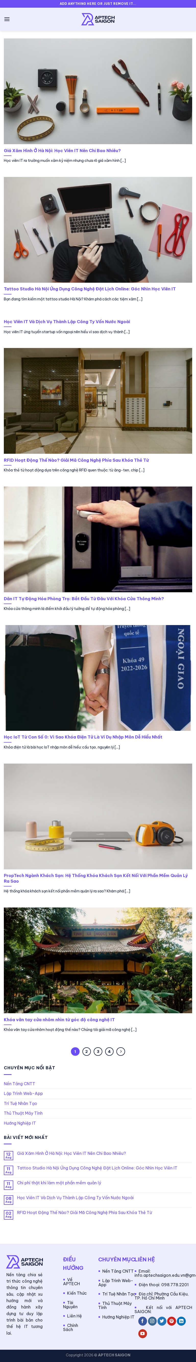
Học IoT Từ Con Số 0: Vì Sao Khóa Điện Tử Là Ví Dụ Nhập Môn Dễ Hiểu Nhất (83, 737)
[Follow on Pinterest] (171, 1321)
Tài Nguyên (70, 1304)
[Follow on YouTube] (142, 1333)
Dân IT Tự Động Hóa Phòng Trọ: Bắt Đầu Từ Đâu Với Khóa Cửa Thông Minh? (84, 598)
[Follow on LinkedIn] (181, 1321)
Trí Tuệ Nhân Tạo (20, 1103)
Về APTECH (71, 1281)
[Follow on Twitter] (161, 1321)
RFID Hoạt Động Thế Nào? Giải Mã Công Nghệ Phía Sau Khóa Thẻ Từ (76, 460)
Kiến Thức (77, 1293)
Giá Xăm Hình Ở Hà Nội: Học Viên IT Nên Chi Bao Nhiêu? (62, 150)
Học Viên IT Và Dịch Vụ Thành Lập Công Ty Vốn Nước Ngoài (67, 321)
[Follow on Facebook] (142, 1321)
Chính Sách (70, 1327)
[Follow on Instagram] (152, 1321)
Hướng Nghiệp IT (20, 1123)
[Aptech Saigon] (98, 19)
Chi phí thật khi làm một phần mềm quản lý (59, 1182)
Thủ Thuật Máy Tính (23, 1113)
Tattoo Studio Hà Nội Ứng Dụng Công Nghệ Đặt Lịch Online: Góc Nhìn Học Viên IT (90, 288)
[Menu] (7, 19)
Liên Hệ (74, 1315)
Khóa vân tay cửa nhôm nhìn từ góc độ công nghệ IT (59, 1019)
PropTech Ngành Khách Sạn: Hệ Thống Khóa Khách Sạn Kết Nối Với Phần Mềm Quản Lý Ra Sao (96, 878)
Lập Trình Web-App (23, 1093)
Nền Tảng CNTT (19, 1083)
